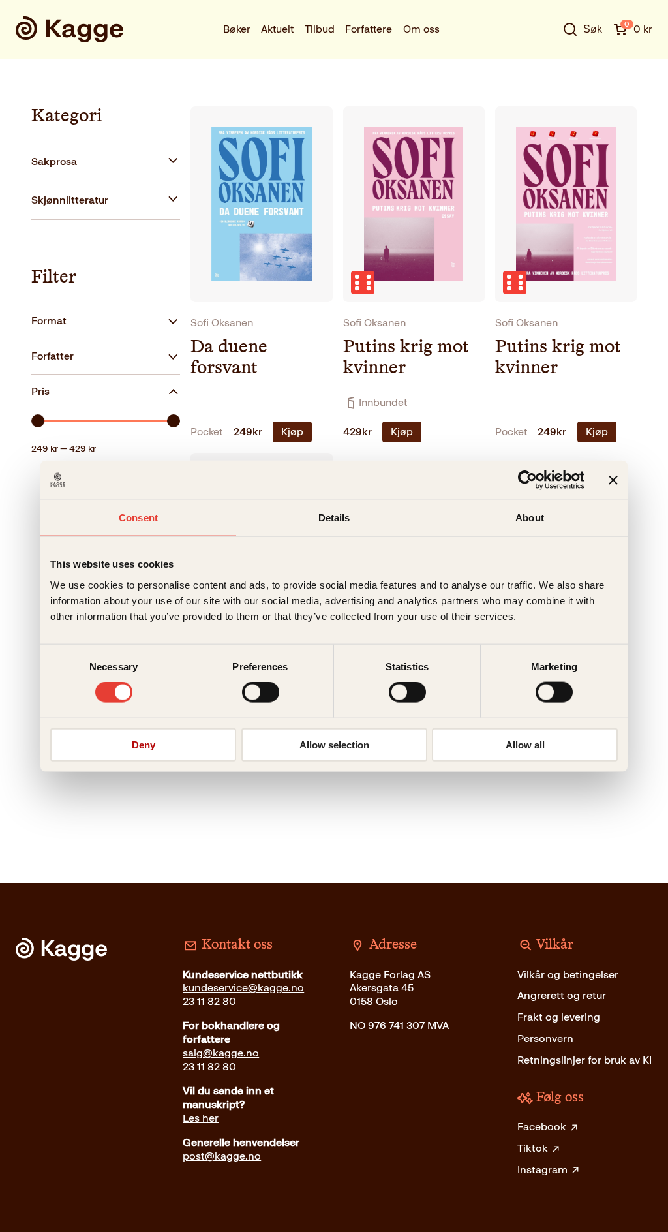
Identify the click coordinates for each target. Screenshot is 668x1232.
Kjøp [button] (292, 431)
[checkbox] (105, 162)
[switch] (260, 692)
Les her (201, 1118)
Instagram (542, 1169)
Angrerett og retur (561, 995)
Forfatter (52, 356)
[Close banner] (613, 480)
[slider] (37, 420)
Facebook (541, 1126)
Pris (40, 391)
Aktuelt (277, 29)
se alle (541, 68)
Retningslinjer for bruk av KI (584, 1060)
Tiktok (532, 1148)
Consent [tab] (138, 517)
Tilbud (320, 29)
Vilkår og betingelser (567, 974)
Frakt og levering (558, 1017)
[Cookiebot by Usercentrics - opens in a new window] (527, 480)
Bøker (236, 29)
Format (49, 321)
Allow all (525, 744)
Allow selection (334, 744)
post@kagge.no (222, 1156)
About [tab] (529, 517)
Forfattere (368, 29)
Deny (143, 744)
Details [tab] (334, 517)
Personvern (545, 1038)
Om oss (421, 29)
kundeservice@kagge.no (243, 987)
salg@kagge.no (221, 1053)
